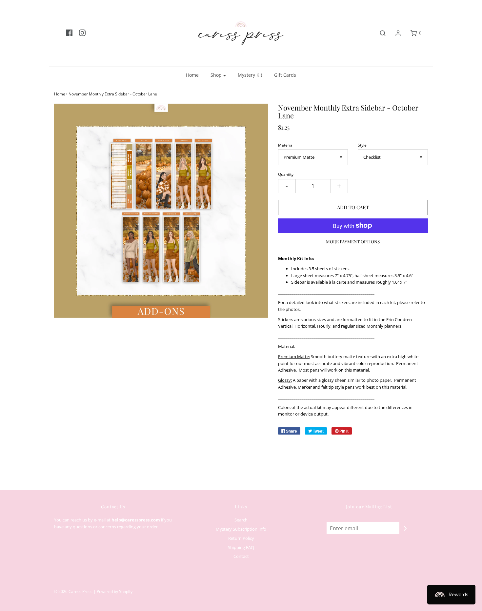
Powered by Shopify (114, 591)
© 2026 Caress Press (73, 591)
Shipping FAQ (241, 547)
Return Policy (241, 538)
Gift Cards (285, 75)
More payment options (353, 241)
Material (285, 145)
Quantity (285, 174)
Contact (241, 556)
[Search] (379, 33)
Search (241, 520)
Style (362, 145)
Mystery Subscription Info (241, 529)
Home (192, 75)
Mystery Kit (250, 75)
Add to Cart (353, 207)
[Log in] (395, 33)
